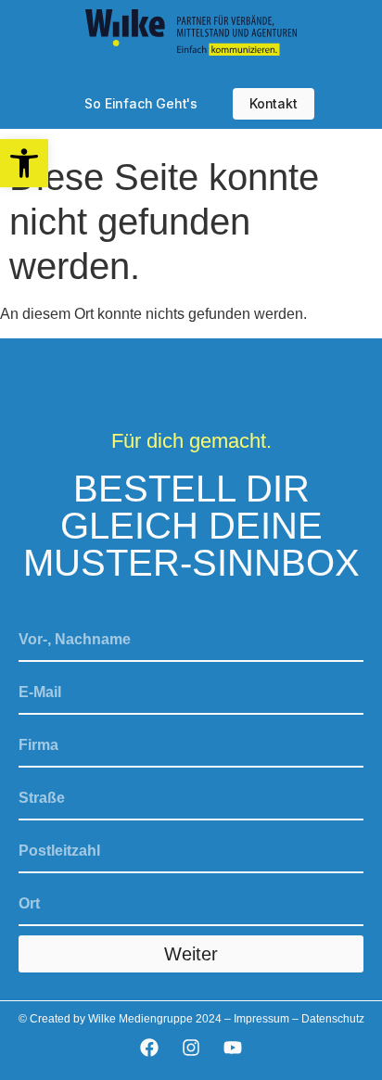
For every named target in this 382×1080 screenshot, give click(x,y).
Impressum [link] (261, 1018)
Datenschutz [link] (332, 1018)
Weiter (191, 954)
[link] (24, 163)
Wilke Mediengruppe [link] (140, 1018)
